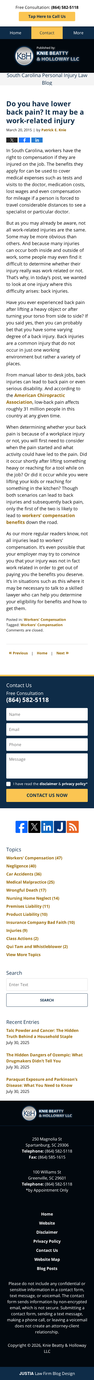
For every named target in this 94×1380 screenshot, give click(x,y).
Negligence (21, 866)
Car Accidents (23, 874)
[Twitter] (34, 827)
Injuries (16, 930)
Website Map (47, 1259)
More (78, 33)
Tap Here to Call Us (47, 16)
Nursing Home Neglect (32, 898)
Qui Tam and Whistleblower (37, 946)
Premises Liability (28, 906)
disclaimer (48, 783)
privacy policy (74, 783)
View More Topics (23, 954)
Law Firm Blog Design (47, 1373)
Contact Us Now (47, 795)
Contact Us (47, 1250)
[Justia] (60, 827)
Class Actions (22, 938)
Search (47, 1000)
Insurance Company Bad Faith (40, 922)
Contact (47, 33)
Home (15, 33)
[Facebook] (22, 827)
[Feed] (73, 827)
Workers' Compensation (45, 619)
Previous (18, 652)
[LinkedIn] (47, 827)
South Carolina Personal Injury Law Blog (47, 56)
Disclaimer (47, 1232)
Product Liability (26, 914)
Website (47, 1223)
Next (62, 652)
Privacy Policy (47, 1241)
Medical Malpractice (30, 882)
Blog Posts (47, 1268)
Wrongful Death (26, 890)
